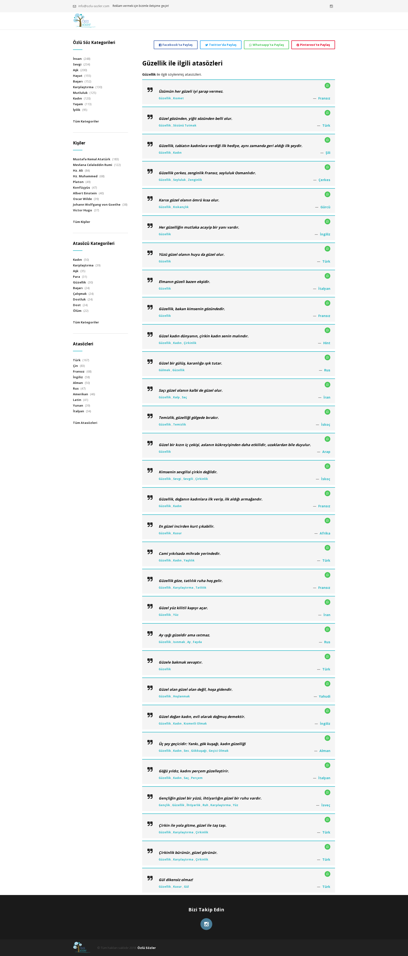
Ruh (205, 805)
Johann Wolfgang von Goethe (96, 204)
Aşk (75, 70)
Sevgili (188, 479)
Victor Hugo (82, 210)
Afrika (325, 533)
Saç (184, 397)
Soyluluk (179, 180)
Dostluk (79, 299)
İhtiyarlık (193, 805)
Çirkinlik (190, 343)
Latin (77, 400)
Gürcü (325, 207)
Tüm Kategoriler (86, 121)
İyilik (76, 110)
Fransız (324, 98)
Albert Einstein (85, 193)
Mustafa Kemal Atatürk (91, 159)
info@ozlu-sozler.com (93, 6)
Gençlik (164, 805)
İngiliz (325, 234)
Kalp (176, 397)
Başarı (78, 81)
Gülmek (164, 370)
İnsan (77, 58)
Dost (77, 305)
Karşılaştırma (183, 588)
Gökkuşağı (199, 751)
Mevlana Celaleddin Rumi (92, 165)
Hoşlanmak (181, 696)
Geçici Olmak (219, 751)
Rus (327, 370)
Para (76, 276)
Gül (186, 887)
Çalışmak (80, 293)
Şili (328, 152)
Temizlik (179, 424)
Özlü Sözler (146, 948)
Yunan (78, 405)
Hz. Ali (78, 170)
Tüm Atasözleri (85, 423)
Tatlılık (201, 588)
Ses (186, 751)
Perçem (197, 778)
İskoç (325, 424)
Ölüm (77, 311)
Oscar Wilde (82, 199)
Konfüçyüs (81, 187)
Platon (78, 182)
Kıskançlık (181, 207)
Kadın (177, 153)
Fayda (197, 642)
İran (326, 397)
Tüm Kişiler (81, 222)
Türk (326, 125)
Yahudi (324, 696)
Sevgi (177, 479)
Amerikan (80, 394)
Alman (324, 750)
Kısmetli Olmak (195, 723)
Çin (75, 366)
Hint (326, 343)
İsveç (325, 805)
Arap (326, 451)
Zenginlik (195, 180)
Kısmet (178, 98)
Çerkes (324, 180)
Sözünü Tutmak (184, 125)
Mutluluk (80, 93)
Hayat (77, 76)
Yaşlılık (189, 560)
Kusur (177, 533)
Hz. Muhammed (85, 176)
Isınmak (179, 642)
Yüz (175, 615)
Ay (189, 642)
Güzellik (165, 98)
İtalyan (324, 288)
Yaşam (78, 104)
